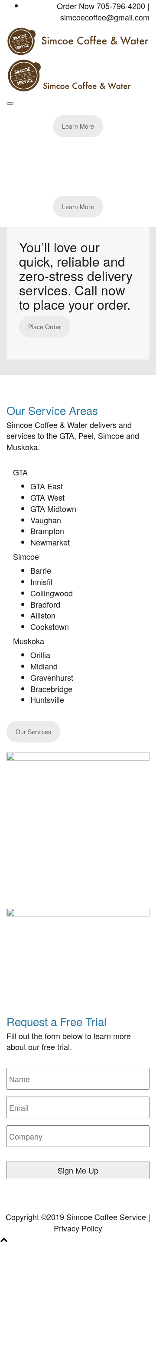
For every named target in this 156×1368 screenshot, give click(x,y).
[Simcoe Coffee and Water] (78, 40)
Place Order (44, 326)
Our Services (33, 731)
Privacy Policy (78, 1228)
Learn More (78, 126)
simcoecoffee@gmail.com (105, 17)
